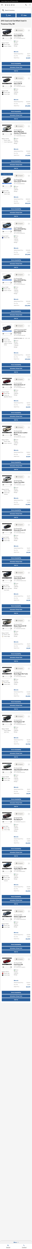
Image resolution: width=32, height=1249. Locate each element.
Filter (25, 15)
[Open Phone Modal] (26, 5)
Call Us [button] (16, 71)
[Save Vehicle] (29, 30)
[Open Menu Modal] (2, 5)
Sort (9, 15)
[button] (11, 38)
